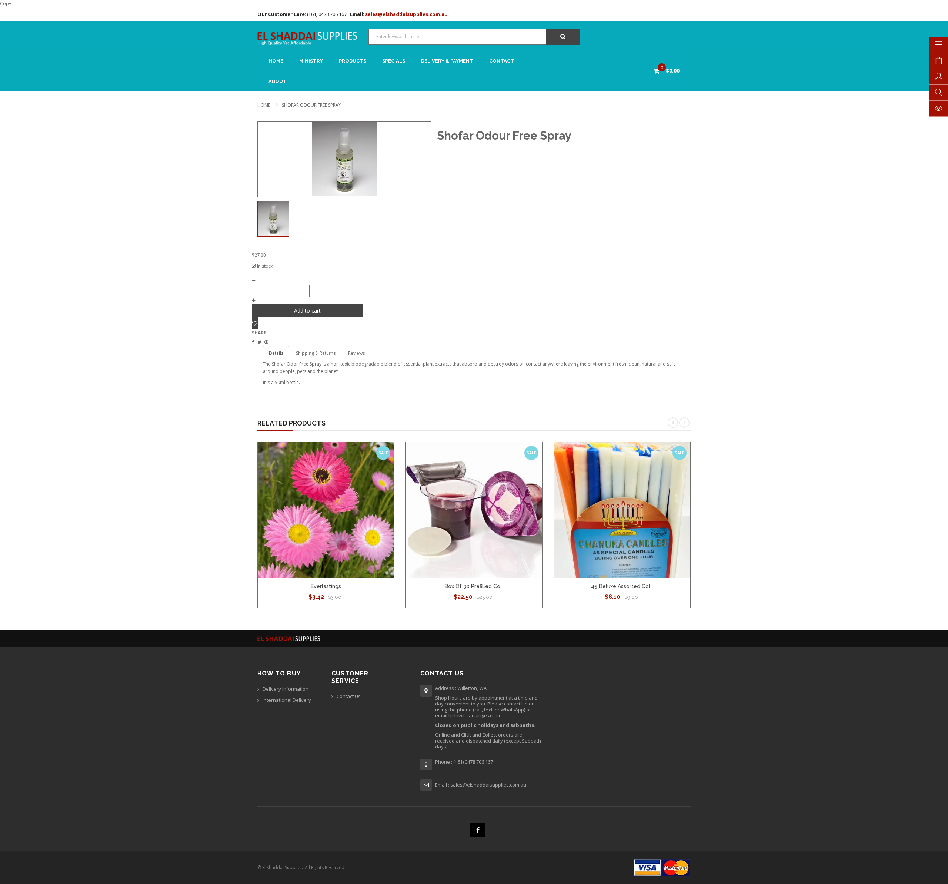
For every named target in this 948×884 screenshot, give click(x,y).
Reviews (356, 353)
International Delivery (287, 700)
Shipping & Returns (316, 353)
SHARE (259, 333)
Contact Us (349, 696)
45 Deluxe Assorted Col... (622, 586)
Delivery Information (285, 688)
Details (276, 353)
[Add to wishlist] (255, 323)
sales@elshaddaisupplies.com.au (406, 14)
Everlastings (326, 586)
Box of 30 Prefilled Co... (474, 586)
